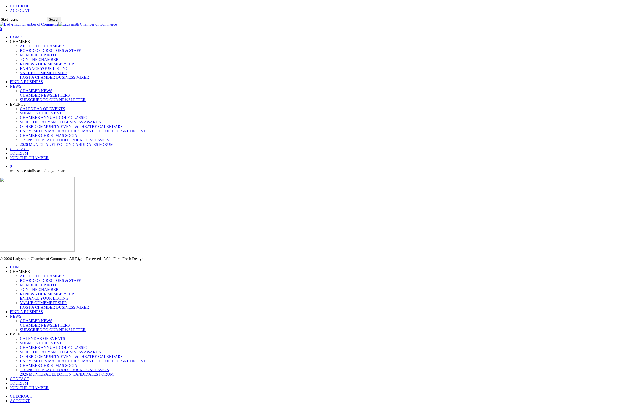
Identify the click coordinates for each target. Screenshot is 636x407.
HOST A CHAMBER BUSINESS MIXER (54, 307)
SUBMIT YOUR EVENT (41, 343)
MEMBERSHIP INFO (38, 285)
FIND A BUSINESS (26, 312)
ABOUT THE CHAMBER (42, 276)
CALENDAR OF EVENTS (42, 338)
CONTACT (19, 379)
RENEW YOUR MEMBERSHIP (47, 294)
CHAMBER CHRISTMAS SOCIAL (50, 365)
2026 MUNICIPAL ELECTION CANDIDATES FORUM (67, 374)
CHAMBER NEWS (36, 321)
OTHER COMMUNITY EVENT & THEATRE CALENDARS (71, 356)
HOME (16, 267)
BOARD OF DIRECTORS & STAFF (50, 280)
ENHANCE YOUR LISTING (44, 298)
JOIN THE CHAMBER (39, 289)
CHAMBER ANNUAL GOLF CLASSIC (53, 347)
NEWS (15, 316)
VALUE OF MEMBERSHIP (43, 303)
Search (54, 19)
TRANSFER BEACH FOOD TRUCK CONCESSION (64, 370)
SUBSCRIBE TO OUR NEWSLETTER (53, 330)
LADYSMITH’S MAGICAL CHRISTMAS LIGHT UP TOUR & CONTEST (83, 361)
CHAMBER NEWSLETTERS (45, 325)
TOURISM (19, 383)
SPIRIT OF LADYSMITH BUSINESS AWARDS (60, 352)
